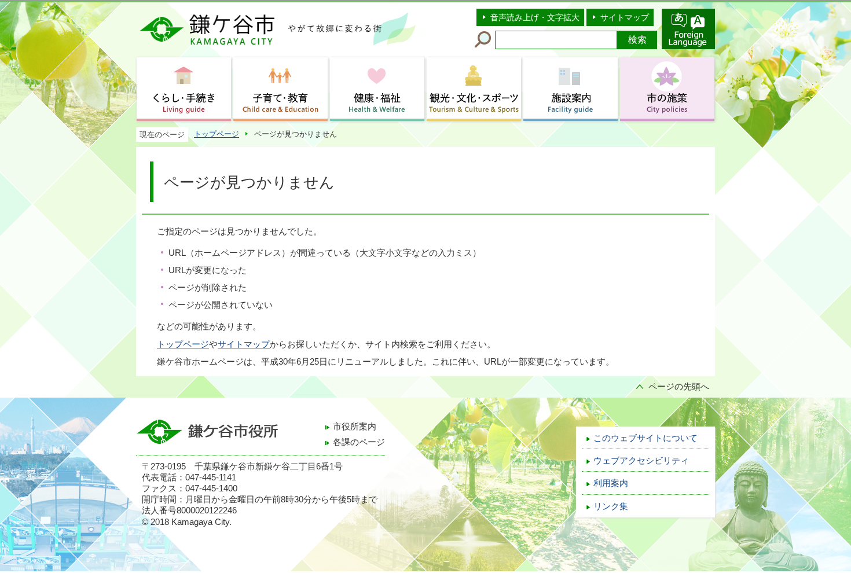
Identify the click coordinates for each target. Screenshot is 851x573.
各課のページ (359, 442)
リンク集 (610, 506)
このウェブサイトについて (645, 438)
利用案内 (610, 483)
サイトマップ (624, 17)
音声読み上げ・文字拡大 (534, 17)
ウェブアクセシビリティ (641, 460)
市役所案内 (354, 426)
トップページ (216, 134)
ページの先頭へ (678, 386)
